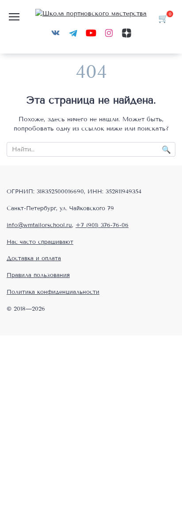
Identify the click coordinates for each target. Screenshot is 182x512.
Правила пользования (38, 275)
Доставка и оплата (34, 258)
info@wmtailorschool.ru (39, 225)
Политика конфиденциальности (53, 292)
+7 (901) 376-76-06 (102, 225)
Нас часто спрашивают (40, 242)
